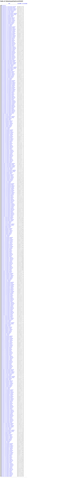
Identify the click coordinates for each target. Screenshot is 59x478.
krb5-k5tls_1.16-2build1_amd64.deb (6, 118)
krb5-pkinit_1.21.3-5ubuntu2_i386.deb (7, 408)
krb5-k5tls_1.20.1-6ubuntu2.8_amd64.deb (7, 136)
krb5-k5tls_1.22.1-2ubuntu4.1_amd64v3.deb (8, 151)
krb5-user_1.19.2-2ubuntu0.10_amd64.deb (7, 445)
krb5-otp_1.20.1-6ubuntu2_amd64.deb (7, 347)
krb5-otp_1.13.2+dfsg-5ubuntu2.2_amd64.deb (8, 322)
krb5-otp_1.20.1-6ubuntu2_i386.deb (6, 348)
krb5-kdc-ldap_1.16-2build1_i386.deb (7, 173)
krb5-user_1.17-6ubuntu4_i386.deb (6, 440)
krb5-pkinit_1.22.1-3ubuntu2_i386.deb (7, 422)
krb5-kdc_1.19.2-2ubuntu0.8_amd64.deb (7, 237)
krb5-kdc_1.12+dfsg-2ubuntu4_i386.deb (7, 218)
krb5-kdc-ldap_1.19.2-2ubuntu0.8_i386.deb (7, 184)
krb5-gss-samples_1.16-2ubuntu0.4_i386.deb (8, 72)
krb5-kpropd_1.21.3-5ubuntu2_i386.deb (7, 301)
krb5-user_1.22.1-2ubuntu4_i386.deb (7, 471)
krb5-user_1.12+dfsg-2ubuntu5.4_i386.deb (7, 426)
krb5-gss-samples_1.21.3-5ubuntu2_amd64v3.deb (8, 97)
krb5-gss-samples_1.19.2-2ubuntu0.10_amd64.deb (8, 82)
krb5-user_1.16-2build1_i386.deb (6, 433)
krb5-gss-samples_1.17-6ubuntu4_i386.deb (7, 77)
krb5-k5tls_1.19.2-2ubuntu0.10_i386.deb (7, 133)
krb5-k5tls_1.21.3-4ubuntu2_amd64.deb (7, 143)
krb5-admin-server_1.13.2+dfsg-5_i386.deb (7, 12)
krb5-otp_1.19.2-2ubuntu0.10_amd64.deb (7, 338)
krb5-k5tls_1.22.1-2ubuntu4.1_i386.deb (7, 153)
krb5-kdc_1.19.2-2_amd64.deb (6, 235)
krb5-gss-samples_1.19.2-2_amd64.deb (7, 78)
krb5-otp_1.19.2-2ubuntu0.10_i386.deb (7, 339)
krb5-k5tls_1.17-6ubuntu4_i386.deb (6, 126)
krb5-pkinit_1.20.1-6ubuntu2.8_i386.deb (7, 397)
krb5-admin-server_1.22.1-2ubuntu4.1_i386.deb (8, 50)
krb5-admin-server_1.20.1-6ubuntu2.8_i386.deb (8, 34)
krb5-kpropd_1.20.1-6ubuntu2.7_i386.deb (7, 287)
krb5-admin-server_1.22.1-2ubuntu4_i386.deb (8, 54)
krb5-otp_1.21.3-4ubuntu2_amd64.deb (7, 349)
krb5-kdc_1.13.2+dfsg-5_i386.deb (6, 222)
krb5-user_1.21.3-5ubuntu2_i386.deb (7, 462)
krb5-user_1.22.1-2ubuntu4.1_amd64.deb (7, 463)
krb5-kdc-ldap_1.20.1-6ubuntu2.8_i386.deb (7, 191)
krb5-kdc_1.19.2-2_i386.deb (5, 236)
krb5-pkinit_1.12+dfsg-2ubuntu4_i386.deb (7, 370)
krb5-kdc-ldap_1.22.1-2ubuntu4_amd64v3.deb (8, 209)
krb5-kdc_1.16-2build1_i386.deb (6, 227)
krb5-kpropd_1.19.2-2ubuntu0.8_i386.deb (7, 283)
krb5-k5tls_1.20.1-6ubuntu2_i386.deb (7, 142)
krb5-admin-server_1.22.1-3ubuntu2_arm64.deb (8, 58)
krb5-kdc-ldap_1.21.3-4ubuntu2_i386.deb (7, 198)
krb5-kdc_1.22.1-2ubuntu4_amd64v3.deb (7, 263)
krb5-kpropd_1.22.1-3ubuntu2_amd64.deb (7, 311)
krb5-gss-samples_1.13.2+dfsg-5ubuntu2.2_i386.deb (9, 68)
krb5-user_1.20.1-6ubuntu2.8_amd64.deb (7, 450)
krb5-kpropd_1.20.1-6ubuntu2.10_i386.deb (7, 292)
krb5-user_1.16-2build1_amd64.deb (6, 432)
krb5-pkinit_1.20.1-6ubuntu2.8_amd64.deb (7, 396)
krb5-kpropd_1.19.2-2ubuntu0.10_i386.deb (7, 285)
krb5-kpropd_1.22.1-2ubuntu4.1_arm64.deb (8, 304)
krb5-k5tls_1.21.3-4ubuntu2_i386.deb (7, 144)
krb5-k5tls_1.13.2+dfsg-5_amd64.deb (7, 114)
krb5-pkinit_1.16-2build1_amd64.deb (7, 378)
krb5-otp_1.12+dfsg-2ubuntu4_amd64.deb (7, 315)
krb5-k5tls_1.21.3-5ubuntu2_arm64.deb (7, 147)
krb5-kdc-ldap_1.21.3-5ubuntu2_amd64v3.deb (8, 200)
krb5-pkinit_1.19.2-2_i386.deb (6, 388)
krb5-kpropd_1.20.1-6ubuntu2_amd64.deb (7, 293)
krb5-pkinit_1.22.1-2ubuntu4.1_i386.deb (7, 413)
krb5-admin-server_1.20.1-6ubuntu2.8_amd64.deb (8, 33)
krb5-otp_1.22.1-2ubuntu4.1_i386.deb (7, 359)
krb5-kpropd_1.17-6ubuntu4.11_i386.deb (7, 276)
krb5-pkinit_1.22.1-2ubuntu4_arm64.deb (7, 416)
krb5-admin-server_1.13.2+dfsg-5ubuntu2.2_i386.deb (9, 14)
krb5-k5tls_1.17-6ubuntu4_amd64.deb (7, 125)
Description (25, 3)
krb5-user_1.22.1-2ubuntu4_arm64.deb (7, 470)
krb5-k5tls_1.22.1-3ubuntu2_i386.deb (7, 162)
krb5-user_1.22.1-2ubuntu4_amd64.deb (7, 468)
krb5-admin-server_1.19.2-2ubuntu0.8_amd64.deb (8, 26)
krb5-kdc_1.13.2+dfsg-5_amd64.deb (7, 221)
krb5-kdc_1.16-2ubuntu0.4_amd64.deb (7, 228)
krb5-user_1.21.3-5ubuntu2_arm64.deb (7, 461)
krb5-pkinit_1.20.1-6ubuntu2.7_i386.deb (7, 395)
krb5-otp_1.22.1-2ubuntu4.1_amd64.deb (7, 356)
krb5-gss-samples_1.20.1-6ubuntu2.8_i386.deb (8, 88)
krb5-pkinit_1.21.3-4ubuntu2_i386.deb (7, 404)
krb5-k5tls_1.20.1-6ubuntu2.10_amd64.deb (7, 138)
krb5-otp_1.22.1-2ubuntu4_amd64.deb (7, 360)
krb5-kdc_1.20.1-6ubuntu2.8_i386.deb (7, 245)
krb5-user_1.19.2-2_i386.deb (5, 442)
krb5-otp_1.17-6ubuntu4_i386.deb (6, 332)
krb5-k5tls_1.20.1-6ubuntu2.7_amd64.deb (7, 134)
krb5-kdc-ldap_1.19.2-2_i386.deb (6, 182)
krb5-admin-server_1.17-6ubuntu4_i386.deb (8, 23)
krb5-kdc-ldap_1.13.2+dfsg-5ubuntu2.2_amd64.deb (9, 170)
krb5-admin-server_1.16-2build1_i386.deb (7, 16)
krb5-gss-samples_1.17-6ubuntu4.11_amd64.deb (8, 73)
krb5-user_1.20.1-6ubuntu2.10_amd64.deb (7, 452)
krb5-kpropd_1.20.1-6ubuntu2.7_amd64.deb (8, 286)
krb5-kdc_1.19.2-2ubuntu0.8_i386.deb (7, 238)
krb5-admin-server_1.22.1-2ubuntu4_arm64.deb (8, 53)
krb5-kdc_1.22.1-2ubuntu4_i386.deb (7, 265)
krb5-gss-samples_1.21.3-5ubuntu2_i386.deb (8, 99)
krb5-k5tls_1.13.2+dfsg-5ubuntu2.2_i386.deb (8, 117)
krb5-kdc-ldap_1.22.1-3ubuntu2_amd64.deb (8, 212)
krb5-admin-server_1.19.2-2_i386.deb (7, 25)
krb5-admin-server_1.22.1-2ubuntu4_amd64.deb (8, 51)
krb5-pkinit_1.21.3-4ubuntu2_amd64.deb (7, 403)
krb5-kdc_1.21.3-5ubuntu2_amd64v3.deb (7, 254)
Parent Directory (4, 5)
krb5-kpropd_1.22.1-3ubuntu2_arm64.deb (7, 313)
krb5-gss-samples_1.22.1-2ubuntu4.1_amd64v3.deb (9, 101)
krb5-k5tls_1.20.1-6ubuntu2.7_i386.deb (7, 135)
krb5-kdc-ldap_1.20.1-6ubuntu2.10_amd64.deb (8, 192)
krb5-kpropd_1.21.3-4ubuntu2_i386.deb (7, 296)
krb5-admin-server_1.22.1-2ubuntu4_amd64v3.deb (8, 52)
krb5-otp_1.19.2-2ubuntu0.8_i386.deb (7, 337)
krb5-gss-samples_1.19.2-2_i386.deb (7, 79)
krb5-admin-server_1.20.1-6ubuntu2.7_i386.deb (8, 32)
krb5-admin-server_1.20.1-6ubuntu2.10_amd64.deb (9, 35)
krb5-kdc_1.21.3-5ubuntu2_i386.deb (7, 256)
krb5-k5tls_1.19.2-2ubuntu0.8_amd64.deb (7, 129)
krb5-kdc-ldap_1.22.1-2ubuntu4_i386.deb (7, 211)
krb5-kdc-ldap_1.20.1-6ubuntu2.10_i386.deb (8, 193)
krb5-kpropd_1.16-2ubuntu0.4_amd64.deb (7, 273)
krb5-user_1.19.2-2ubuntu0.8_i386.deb (7, 444)
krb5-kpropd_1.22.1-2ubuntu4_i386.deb (7, 310)
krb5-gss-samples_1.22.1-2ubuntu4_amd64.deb (8, 105)
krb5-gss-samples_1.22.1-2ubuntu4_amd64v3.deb (8, 106)
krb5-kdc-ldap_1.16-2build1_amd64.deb (7, 172)
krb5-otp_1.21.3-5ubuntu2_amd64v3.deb (7, 352)
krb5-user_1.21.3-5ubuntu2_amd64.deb (7, 459)
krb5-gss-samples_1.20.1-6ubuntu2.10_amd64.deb (8, 89)
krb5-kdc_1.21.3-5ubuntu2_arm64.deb (7, 255)
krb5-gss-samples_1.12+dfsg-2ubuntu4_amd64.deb (9, 60)
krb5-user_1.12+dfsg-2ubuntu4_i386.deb (7, 424)
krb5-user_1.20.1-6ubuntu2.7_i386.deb (7, 449)
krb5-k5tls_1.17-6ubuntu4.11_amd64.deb (7, 123)
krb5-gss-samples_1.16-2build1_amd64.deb (7, 69)
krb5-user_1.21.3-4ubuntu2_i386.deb (7, 458)
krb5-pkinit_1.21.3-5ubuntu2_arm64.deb (7, 407)
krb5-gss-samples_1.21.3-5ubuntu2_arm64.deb (8, 98)
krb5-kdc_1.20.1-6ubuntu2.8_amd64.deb (7, 244)
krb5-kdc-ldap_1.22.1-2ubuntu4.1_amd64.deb (8, 203)
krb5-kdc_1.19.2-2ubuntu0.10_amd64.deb (7, 239)
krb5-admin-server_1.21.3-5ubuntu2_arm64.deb (8, 44)
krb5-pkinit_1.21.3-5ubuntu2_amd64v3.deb (7, 406)
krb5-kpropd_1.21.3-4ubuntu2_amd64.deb (7, 295)
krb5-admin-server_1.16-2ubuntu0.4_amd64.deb (8, 17)
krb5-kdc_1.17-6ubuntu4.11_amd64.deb (7, 230)
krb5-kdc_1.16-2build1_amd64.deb (6, 226)
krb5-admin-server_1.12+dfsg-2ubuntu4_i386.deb (8, 7)
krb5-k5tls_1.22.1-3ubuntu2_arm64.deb (7, 161)
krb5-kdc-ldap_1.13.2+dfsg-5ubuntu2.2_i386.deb (8, 171)
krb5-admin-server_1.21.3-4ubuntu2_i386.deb (8, 41)
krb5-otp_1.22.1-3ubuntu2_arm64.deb (7, 367)
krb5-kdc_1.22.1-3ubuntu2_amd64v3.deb (7, 267)
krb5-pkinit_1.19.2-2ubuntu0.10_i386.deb (7, 393)
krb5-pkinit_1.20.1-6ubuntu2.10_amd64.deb (8, 398)
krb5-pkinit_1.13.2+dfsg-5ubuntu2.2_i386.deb (8, 377)
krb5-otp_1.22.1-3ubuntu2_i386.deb (6, 368)
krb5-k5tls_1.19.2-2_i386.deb (6, 128)
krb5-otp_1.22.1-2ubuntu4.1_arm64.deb (7, 358)
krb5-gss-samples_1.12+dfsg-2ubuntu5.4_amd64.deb (9, 62)
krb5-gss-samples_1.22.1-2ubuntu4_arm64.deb (8, 107)
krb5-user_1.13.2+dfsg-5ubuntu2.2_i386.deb (8, 431)
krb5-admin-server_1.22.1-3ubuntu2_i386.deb (8, 59)
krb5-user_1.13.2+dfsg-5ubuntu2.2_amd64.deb (8, 430)
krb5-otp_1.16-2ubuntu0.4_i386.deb (6, 328)
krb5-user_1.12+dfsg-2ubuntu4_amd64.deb (7, 423)
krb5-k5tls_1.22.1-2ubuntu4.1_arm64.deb (7, 152)
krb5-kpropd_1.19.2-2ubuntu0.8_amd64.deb (8, 282)
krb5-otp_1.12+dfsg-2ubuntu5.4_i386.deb (7, 319)
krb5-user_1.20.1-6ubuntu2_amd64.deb (7, 454)
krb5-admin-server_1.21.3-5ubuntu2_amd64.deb (8, 42)
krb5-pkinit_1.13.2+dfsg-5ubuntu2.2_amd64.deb (8, 376)
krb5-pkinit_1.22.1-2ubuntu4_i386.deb (7, 417)
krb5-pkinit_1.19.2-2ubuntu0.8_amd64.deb (7, 389)
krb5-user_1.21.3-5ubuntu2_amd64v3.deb (7, 460)
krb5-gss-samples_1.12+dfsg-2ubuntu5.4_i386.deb (8, 63)
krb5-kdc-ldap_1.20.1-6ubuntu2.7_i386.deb (7, 189)
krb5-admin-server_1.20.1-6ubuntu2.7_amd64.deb (8, 31)
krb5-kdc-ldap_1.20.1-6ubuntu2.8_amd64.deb (8, 190)
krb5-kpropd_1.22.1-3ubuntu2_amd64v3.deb (8, 312)
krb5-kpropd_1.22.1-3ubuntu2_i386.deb (7, 314)
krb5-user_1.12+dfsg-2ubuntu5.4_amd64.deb (8, 425)
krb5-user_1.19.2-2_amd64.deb (6, 441)
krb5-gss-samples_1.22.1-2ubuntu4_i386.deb (8, 108)
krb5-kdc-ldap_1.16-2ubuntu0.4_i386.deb (7, 175)
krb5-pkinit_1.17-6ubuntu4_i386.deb (7, 386)
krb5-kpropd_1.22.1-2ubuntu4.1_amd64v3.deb (8, 303)
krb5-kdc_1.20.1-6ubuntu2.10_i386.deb (7, 247)
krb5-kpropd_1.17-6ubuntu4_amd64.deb (7, 277)
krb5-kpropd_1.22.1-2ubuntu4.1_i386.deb (7, 305)
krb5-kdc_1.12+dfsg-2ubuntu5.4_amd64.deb (8, 219)
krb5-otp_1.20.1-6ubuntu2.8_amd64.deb (7, 342)
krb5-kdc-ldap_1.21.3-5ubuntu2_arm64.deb (7, 201)
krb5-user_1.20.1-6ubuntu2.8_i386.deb (7, 451)
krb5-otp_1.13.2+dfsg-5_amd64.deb (6, 320)
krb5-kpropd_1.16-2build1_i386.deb (6, 272)
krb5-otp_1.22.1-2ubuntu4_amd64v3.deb (7, 361)
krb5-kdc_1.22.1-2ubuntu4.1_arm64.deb (7, 259)
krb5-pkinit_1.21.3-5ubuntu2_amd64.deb (7, 405)
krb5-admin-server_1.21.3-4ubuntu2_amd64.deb (8, 40)
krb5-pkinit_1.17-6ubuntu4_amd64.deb (7, 385)
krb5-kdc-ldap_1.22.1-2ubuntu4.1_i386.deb (7, 207)
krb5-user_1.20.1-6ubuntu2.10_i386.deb (7, 453)
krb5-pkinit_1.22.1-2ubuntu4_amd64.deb (7, 414)
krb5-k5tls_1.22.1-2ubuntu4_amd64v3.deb (7, 155)
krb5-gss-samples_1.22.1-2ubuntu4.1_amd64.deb (8, 100)
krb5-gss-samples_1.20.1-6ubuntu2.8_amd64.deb (8, 87)
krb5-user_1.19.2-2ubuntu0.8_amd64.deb (7, 443)
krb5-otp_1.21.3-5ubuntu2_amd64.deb (7, 351)
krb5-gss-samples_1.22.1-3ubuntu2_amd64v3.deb (8, 110)
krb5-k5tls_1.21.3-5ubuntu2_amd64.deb (7, 145)
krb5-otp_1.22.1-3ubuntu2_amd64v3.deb (7, 366)
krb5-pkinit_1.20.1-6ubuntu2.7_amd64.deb (7, 394)
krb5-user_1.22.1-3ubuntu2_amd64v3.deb (7, 473)
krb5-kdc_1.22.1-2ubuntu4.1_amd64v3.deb (7, 258)
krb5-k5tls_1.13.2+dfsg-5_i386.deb (6, 115)
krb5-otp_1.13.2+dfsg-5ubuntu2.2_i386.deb (8, 323)
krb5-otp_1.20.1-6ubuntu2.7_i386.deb (7, 341)
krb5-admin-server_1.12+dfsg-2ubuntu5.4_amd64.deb (9, 8)
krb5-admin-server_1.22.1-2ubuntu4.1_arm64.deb (8, 49)
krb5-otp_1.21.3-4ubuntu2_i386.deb (6, 350)
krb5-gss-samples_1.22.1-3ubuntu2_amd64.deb (8, 109)
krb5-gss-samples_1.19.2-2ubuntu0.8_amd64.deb (8, 80)
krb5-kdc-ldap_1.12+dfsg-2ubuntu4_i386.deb (8, 164)
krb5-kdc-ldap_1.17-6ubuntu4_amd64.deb (7, 179)
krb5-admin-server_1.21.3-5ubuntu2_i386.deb (8, 45)
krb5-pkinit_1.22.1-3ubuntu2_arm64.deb (7, 421)
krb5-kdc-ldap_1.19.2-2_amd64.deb (6, 181)
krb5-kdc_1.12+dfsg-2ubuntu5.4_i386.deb (7, 220)
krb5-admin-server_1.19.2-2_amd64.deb (7, 24)
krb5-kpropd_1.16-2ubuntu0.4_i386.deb (7, 274)
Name (9, 3)
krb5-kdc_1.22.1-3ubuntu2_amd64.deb (7, 266)
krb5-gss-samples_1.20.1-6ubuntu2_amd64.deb (8, 91)
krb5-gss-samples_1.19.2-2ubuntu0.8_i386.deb (8, 81)
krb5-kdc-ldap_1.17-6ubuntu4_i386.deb (7, 180)
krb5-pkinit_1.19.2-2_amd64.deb (6, 387)
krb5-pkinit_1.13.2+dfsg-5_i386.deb (6, 375)
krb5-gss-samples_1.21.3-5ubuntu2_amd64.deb (8, 96)
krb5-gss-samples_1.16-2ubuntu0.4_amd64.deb (8, 71)
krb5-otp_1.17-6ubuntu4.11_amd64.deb (7, 329)
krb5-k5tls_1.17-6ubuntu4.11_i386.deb (7, 124)
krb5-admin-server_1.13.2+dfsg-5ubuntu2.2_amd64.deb (9, 13)
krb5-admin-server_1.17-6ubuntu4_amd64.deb (8, 22)
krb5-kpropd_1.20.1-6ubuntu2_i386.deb (7, 294)
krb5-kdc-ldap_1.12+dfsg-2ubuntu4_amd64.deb (8, 163)
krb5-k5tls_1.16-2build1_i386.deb (6, 119)
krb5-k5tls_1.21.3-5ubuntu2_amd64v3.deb (7, 146)
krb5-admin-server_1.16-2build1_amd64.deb (8, 15)
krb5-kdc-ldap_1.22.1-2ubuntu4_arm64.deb (7, 210)
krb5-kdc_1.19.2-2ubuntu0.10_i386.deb (7, 240)
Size (22, 3)
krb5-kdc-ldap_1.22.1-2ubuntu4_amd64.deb (8, 208)
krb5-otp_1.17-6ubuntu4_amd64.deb (7, 331)
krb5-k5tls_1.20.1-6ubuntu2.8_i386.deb (7, 137)
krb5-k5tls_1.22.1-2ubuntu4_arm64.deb (7, 156)
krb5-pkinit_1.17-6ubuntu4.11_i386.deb (7, 384)
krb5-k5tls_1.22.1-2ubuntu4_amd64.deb (7, 154)
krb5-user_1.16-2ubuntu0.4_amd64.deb (7, 434)
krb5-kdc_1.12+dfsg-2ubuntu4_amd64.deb (7, 217)
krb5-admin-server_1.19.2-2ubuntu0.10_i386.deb (8, 30)
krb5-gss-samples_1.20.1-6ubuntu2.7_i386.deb (8, 86)
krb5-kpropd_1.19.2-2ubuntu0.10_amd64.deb (8, 284)
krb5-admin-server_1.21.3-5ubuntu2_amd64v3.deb (8, 43)
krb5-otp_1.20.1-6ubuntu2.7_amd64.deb (7, 340)
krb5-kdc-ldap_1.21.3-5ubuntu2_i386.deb (7, 202)
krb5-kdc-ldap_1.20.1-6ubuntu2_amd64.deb (8, 194)
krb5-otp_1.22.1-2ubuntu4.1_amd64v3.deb (7, 357)
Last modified (19, 3)
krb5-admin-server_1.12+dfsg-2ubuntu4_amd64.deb (9, 6)
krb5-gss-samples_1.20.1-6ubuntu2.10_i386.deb (8, 90)
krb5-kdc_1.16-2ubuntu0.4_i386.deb (7, 229)
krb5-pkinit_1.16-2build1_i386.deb (6, 379)
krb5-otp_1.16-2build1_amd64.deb (6, 324)
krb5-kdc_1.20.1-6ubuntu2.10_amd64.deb (7, 246)
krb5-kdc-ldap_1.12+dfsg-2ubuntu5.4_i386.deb (8, 166)
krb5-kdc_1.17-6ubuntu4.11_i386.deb (7, 231)
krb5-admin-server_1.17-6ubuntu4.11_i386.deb (8, 21)
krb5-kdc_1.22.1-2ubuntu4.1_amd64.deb (7, 257)
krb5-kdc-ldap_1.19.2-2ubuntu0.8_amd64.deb (8, 183)
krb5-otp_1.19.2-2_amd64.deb (6, 333)
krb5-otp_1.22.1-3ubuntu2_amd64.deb (7, 365)
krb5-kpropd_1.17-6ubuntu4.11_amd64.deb (7, 275)
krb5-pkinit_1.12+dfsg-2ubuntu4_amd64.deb (8, 369)
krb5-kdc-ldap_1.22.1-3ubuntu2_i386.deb (7, 216)
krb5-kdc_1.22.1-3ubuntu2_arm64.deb (7, 268)
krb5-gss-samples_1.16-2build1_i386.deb (7, 70)
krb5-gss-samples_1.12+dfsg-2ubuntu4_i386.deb (8, 61)
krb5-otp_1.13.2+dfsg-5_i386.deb (6, 321)
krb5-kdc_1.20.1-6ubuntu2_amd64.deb (7, 248)
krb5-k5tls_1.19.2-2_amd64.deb (6, 127)
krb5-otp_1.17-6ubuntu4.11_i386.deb (7, 330)
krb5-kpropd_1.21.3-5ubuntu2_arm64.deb (7, 300)
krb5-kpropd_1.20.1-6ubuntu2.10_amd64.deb (8, 291)
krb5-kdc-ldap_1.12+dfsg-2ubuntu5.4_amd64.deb (8, 165)
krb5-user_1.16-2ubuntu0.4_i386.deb (7, 435)
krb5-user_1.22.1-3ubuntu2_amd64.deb (7, 472)
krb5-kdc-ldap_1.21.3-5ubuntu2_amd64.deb (8, 199)
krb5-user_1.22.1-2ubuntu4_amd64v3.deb (7, 469)
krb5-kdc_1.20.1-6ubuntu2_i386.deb (7, 249)
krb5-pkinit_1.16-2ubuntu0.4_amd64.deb (7, 380)
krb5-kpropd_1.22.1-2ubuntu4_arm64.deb (7, 309)
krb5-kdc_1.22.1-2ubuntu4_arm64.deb (7, 264)
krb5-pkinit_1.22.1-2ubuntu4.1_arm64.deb (7, 412)
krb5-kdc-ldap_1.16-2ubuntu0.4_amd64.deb (8, 174)
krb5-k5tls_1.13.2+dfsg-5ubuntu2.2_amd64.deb (8, 116)
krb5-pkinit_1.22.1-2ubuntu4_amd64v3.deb (7, 415)
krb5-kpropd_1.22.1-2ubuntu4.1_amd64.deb (8, 302)
